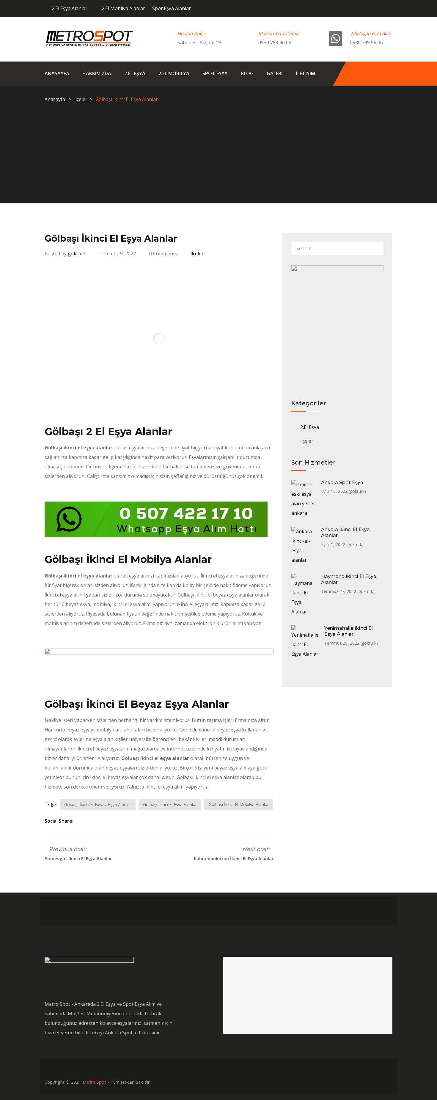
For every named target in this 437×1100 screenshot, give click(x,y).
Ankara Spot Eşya (342, 482)
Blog (247, 73)
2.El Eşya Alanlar (69, 8)
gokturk (77, 253)
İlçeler (80, 99)
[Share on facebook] (78, 821)
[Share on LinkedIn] (94, 821)
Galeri (275, 73)
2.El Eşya (134, 73)
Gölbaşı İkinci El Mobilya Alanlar (239, 804)
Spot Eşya (215, 73)
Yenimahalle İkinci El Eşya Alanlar (348, 631)
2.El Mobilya (173, 73)
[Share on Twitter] (86, 821)
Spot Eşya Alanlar (171, 8)
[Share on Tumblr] (101, 821)
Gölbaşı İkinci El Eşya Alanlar (170, 804)
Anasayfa (57, 73)
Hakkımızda (96, 73)
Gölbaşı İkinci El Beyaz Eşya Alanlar (97, 804)
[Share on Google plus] (109, 821)
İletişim (305, 73)
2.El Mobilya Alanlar (123, 8)
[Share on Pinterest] (116, 821)
